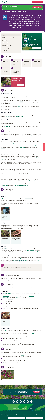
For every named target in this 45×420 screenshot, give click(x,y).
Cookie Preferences (20, 406)
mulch (5, 248)
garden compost (17, 248)
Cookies (14, 406)
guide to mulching (35, 251)
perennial (19, 106)
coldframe (18, 297)
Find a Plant (8, 122)
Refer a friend (41, 406)
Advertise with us (16, 408)
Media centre (22, 408)
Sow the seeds (6, 296)
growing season (28, 198)
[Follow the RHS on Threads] (24, 401)
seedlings (10, 299)
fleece (25, 260)
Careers (37, 406)
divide (5, 330)
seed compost (6, 297)
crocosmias (32, 333)
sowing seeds (20, 287)
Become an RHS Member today (22, 392)
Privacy (11, 406)
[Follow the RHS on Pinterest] (31, 401)
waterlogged (13, 143)
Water (2, 198)
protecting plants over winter (23, 261)
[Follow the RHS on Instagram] (14, 401)
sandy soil (18, 146)
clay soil (10, 146)
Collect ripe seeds (7, 293)
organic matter (36, 146)
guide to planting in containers (21, 185)
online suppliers (19, 116)
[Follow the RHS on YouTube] (17, 401)
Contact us (7, 406)
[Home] (4, 2)
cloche (14, 260)
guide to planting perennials (29, 180)
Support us (3, 406)
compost (3, 148)
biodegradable (20, 260)
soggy (34, 135)
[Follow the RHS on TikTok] (21, 401)
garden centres (37, 115)
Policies (25, 406)
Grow (32, 39)
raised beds (22, 147)
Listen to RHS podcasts (28, 408)
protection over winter (17, 258)
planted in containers (18, 157)
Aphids (4, 362)
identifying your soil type (14, 151)
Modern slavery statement (31, 406)
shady (30, 135)
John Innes (5, 185)
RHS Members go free (17, 78)
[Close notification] (42, 5)
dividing (27, 287)
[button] (44, 147)
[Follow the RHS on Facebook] (28, 401)
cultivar (21, 102)
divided (22, 355)
